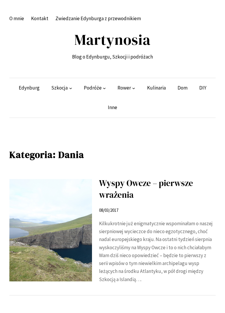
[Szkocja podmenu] (70, 88)
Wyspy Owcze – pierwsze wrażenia (146, 189)
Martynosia (112, 40)
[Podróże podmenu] (104, 88)
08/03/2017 (108, 210)
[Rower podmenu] (133, 88)
